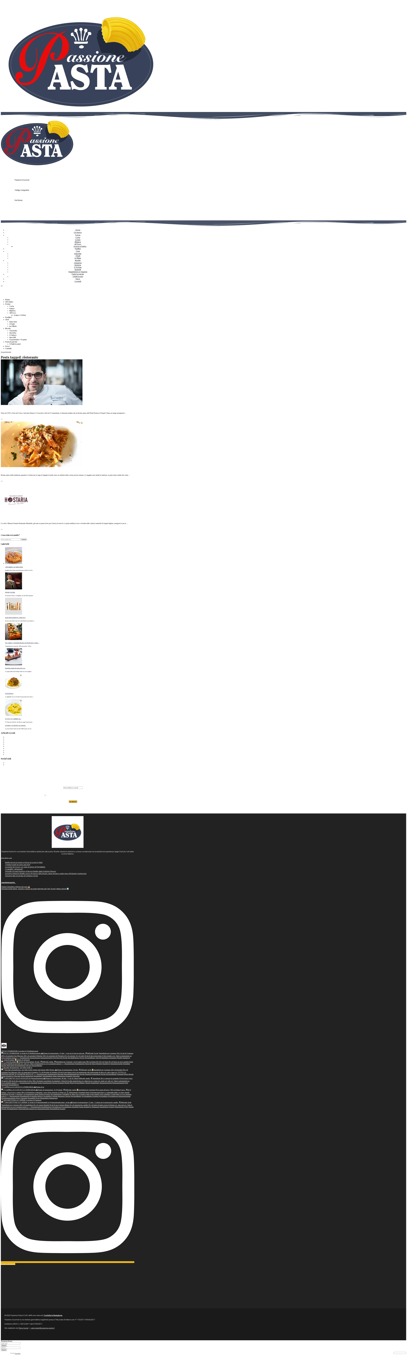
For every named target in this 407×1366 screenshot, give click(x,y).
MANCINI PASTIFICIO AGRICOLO (15, 617)
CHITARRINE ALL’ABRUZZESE (14, 567)
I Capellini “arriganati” (12, 743)
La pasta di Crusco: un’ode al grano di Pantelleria (21, 741)
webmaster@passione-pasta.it (42, 1328)
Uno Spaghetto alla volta (13, 752)
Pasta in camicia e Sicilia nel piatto (15, 519)
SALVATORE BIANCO (9, 409)
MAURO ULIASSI (10, 592)
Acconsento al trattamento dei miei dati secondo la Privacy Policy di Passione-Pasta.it (74, 796)
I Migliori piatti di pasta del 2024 (16, 739)
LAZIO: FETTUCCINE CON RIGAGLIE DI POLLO (20, 471)
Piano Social (23, 1328)
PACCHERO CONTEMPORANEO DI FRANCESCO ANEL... (22, 643)
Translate (17, 1353)
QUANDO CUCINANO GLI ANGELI (15, 725)
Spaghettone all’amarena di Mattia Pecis (18, 754)
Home (3, 352)
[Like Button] (2, 481)
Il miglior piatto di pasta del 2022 (15, 668)
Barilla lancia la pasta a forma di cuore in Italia (20, 737)
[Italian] (1, 287)
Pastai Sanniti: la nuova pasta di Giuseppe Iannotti (21, 750)
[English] (3, 287)
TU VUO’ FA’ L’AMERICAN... (13, 719)
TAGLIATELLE (9, 693)
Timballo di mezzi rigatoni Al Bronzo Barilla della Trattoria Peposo (27, 745)
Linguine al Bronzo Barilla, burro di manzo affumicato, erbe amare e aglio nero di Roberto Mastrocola (39, 747)
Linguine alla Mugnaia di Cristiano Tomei (19, 748)
